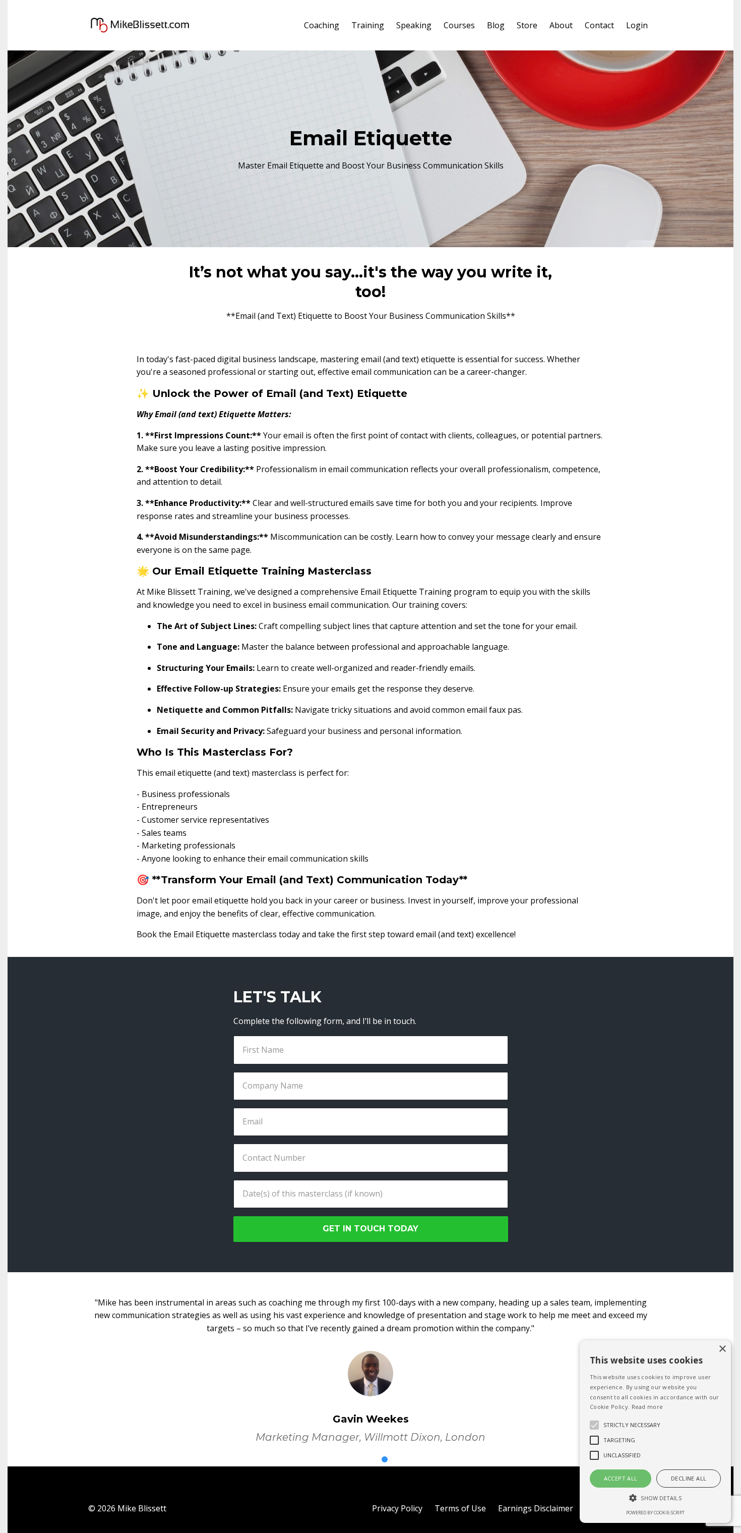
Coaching (321, 25)
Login (637, 25)
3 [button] (385, 1459)
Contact (599, 25)
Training (367, 25)
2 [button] (370, 1459)
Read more (647, 1406)
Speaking (413, 25)
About (561, 25)
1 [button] (356, 1459)
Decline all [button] (688, 1478)
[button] (655, 1498)
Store (527, 25)
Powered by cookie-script (655, 1512)
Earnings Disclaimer (535, 1508)
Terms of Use (460, 1508)
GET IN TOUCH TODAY (370, 1228)
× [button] (722, 1349)
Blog (496, 25)
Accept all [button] (621, 1478)
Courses (459, 25)
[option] (370, 1362)
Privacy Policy (397, 1508)
